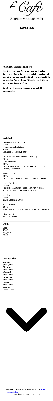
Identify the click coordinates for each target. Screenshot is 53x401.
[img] (26, 10)
